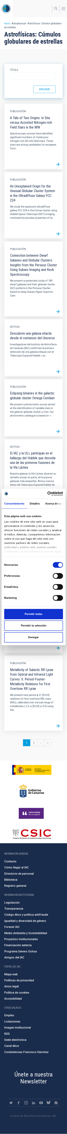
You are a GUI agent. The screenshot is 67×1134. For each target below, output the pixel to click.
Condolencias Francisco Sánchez (26, 1052)
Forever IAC (12, 927)
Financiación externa (18, 945)
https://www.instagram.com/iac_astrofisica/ (26, 1102)
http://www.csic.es (31, 834)
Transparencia (13, 908)
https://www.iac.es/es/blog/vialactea (56, 1102)
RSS (7, 1033)
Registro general (15, 885)
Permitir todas (33, 613)
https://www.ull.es (32, 813)
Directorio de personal (19, 873)
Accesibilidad (13, 998)
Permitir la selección (33, 625)
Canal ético (11, 1046)
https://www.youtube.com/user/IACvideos (41, 1102)
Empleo (9, 1015)
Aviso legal (11, 986)
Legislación (12, 902)
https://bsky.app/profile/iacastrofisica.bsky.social (48, 1102)
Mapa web (11, 974)
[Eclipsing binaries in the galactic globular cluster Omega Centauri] (58, 431)
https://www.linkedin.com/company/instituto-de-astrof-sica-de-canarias (33, 1102)
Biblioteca (10, 879)
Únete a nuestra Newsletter (33, 1078)
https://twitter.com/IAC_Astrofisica (11, 1102)
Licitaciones (12, 1021)
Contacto (10, 861)
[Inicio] (6, 8)
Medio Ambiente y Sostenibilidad (25, 933)
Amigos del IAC (14, 957)
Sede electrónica (15, 1040)
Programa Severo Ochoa (20, 951)
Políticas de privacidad (19, 980)
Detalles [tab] (34, 503)
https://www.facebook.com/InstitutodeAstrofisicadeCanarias (18, 1102)
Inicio (7, 23)
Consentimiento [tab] (14, 503)
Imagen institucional (17, 1027)
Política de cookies (16, 992)
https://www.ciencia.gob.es (32, 770)
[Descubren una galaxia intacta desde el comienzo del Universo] (58, 371)
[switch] (58, 576)
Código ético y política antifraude (26, 914)
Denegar (33, 637)
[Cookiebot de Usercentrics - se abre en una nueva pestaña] (48, 493)
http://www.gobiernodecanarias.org (31, 791)
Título (14, 70)
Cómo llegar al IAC (16, 867)
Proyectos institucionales (21, 939)
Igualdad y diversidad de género (25, 921)
